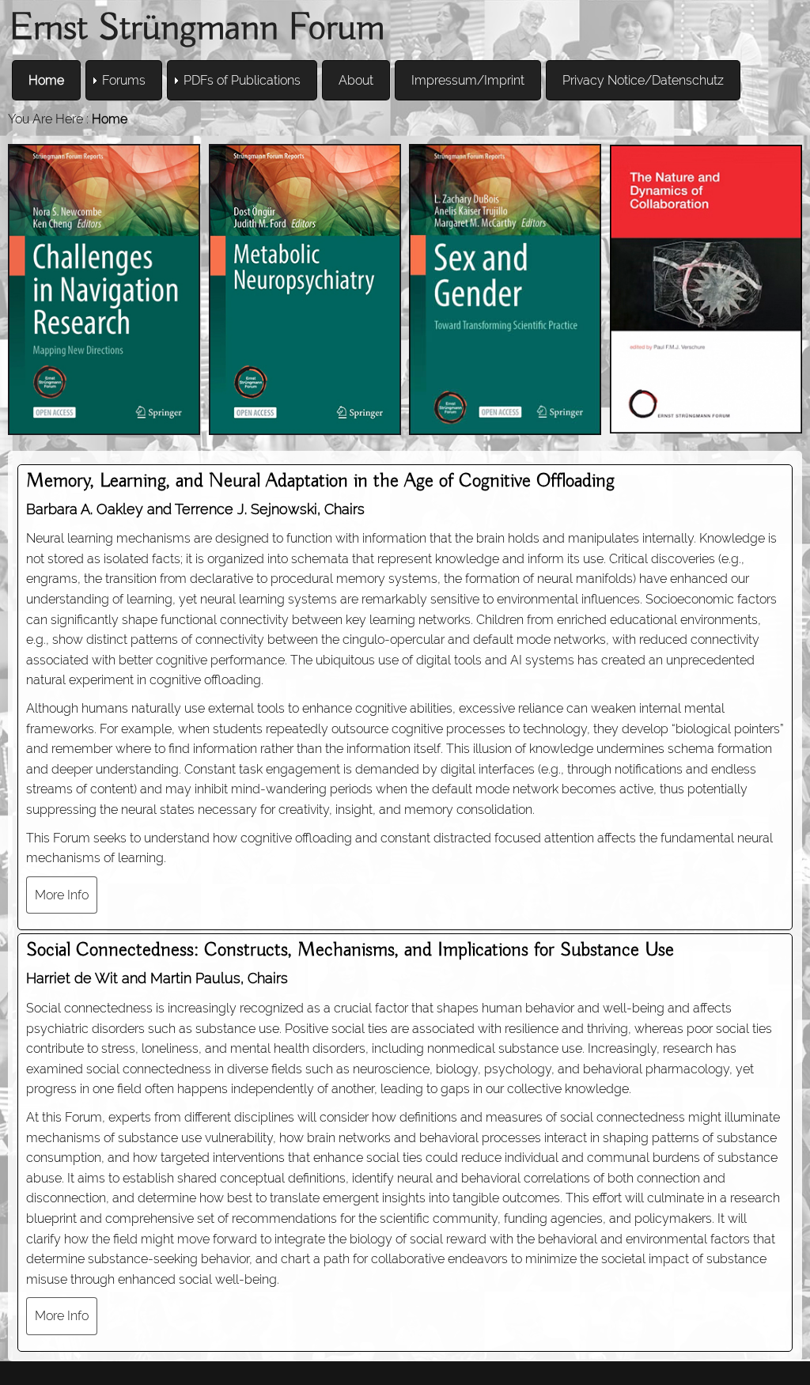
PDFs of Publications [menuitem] (242, 80)
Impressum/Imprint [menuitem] (467, 80)
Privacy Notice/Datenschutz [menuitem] (643, 80)
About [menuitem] (356, 80)
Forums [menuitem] (124, 80)
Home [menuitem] (46, 80)
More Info (62, 895)
